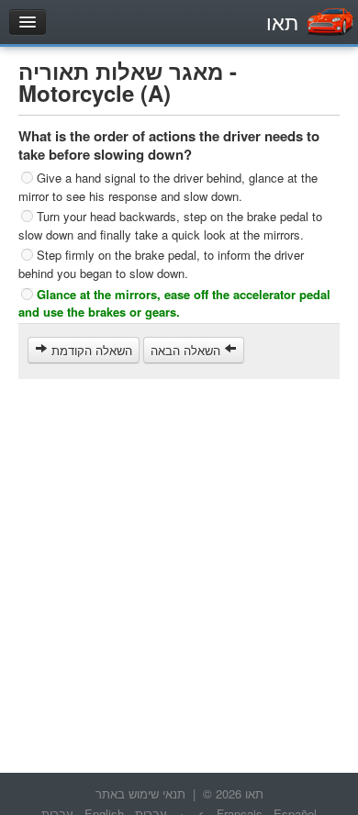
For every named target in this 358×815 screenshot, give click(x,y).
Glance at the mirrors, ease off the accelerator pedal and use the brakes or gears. (174, 302)
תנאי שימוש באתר (140, 793)
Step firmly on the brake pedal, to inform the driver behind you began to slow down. (161, 264)
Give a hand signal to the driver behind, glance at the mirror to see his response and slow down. (168, 187)
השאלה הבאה (187, 350)
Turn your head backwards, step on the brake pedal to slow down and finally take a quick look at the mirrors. (170, 225)
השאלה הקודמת (90, 350)
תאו (282, 21)
